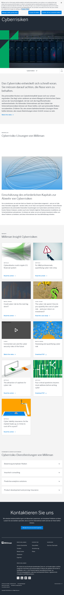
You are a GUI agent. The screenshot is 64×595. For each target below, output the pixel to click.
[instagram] (29, 578)
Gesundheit (35, 545)
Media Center (20, 551)
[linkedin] (22, 578)
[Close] (61, 3)
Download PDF (40, 354)
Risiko (33, 551)
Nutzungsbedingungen (21, 583)
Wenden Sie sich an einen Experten (32, 528)
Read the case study (41, 316)
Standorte (19, 554)
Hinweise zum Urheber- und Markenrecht (9, 583)
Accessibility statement (6, 587)
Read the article (9, 276)
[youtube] (25, 578)
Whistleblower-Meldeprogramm (16, 585)
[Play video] (16, 330)
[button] (16, 261)
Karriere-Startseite (52, 545)
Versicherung (35, 548)
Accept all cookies (34, 12)
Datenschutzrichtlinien (5, 585)
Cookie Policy (25, 9)
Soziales (19, 548)
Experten (19, 557)
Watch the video (7, 115)
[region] (32, 8)
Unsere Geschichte (22, 545)
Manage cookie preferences (10, 12)
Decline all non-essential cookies (51, 12)
